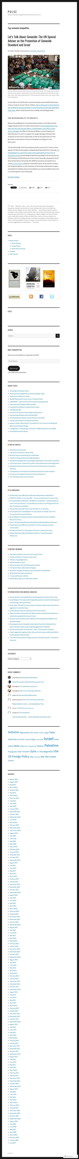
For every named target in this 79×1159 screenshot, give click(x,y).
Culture (41, 733)
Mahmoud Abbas (23, 216)
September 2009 (15, 1119)
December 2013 (15, 981)
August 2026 (14, 779)
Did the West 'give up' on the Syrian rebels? (24, 579)
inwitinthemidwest (18, 682)
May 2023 (13, 793)
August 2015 (14, 927)
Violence (37, 757)
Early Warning (50, 212)
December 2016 (15, 884)
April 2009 (13, 1132)
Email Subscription (15, 350)
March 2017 (13, 876)
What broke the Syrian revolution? (21, 573)
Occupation (32, 746)
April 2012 (13, 1035)
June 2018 (13, 838)
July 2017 (13, 865)
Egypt (47, 733)
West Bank (34, 210)
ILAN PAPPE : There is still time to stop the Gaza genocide (29, 402)
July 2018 (13, 836)
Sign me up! (14, 368)
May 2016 (13, 903)
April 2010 (13, 1100)
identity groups (31, 214)
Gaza (34, 206)
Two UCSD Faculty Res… (20, 717)
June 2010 (13, 1094)
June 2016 (13, 900)
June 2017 (13, 868)
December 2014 (15, 949)
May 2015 (13, 935)
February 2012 (14, 1040)
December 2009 (15, 1110)
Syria (33, 751)
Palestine (10, 210)
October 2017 (14, 857)
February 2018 (14, 849)
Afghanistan (25, 732)
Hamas (44, 206)
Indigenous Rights (40, 214)
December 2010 (15, 1078)
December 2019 (15, 812)
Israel (31, 208)
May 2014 (13, 968)
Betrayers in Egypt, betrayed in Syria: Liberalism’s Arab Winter (30, 570)
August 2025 (14, 782)
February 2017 (14, 879)
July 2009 (13, 1124)
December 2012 (15, 1014)
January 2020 (14, 809)
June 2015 (13, 933)
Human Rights (30, 739)
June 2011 (13, 1062)
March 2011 (13, 1070)
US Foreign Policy (18, 756)
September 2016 (15, 892)
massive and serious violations (46, 216)
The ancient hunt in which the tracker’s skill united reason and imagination (34, 463)
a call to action (17, 163)
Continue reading (13, 177)
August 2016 (14, 895)
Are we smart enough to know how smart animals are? (27, 474)
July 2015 (13, 930)
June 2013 (13, 997)
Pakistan (40, 746)
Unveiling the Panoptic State (19, 391)
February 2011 (14, 1073)
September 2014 (15, 957)
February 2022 (14, 798)
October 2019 (14, 814)
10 (42, 51)
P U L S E (12, 12)
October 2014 (14, 954)
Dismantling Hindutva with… (28, 695)
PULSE (10, 311)
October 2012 (14, 1019)
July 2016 (13, 898)
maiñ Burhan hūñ (15, 410)
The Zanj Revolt (24, 713)
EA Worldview (14, 490)
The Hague (31, 220)
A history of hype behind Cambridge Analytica (25, 458)
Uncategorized (46, 751)
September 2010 (15, 1086)
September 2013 (15, 989)
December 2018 (15, 828)
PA (55, 216)
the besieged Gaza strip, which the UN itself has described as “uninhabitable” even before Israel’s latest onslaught (33, 128)
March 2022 (13, 795)
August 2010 (14, 1089)
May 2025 (13, 785)
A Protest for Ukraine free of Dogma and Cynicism (26, 412)
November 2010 (15, 1081)
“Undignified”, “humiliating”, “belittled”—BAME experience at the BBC (33, 429)
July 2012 (13, 1027)
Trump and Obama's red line (19, 576)
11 (44, 51)
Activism (13, 732)
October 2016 (14, 890)
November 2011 (15, 1049)
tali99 (12, 206)
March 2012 (13, 1038)
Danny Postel (16, 246)
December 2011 (15, 1046)
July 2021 (13, 801)
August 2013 (14, 992)
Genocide (38, 206)
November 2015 (15, 919)
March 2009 (13, 1135)
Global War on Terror (16, 739)
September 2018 (15, 830)
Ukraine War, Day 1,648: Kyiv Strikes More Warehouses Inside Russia (31, 495)
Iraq (41, 739)
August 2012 (14, 1024)
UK (38, 752)
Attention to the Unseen (18, 450)
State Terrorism (23, 751)
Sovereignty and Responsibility (46, 218)
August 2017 (14, 863)
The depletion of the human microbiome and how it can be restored (32, 471)
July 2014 (13, 962)
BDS (28, 206)
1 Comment (35, 222)
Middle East (52, 208)
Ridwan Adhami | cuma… (20, 704)
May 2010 (13, 1097)
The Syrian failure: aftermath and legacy (23, 568)
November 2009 (15, 1113)
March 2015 (13, 941)
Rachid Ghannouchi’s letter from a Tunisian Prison (26, 399)
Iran (38, 739)
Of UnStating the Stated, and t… (41, 717)
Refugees (20, 210)
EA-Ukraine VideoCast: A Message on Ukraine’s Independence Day (31, 530)
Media (16, 745)
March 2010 (13, 1102)
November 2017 (15, 855)
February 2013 (14, 1008)
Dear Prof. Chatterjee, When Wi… (31, 691)
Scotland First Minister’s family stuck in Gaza (24, 407)
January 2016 (14, 914)
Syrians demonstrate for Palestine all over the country (28, 611)
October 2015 (14, 922)
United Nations (27, 222)
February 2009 (14, 1137)
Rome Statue (34, 218)
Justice (44, 208)
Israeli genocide (38, 208)
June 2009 (13, 1127)
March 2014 (13, 973)
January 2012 (14, 1043)
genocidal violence (19, 214)
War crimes (28, 210)
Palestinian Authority (13, 218)
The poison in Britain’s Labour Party (21, 453)
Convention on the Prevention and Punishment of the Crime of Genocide (27, 212)
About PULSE (14, 241)
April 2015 (13, 938)
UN (23, 210)
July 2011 (13, 1059)
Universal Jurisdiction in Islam (20, 396)
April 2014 (13, 970)
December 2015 (15, 917)
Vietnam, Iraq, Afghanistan (18, 560)
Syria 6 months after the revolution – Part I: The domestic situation (32, 629)
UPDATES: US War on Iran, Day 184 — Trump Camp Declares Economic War (34, 498)
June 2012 (13, 1030)
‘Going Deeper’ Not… (38, 704)
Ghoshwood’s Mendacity (29, 677)
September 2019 (15, 817)
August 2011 (14, 1057)
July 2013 (13, 995)
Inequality (17, 208)
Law (48, 208)
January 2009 (14, 1140)
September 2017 (15, 860)
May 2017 (13, 871)
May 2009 (13, 1129)
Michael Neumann (16, 549)
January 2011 (14, 1075)
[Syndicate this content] (8, 445)
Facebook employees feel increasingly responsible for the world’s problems (34, 461)
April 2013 (13, 1003)
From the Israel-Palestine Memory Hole (23, 404)
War (43, 756)
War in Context (15, 445)
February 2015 (14, 944)
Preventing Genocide (24, 218)
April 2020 (13, 806)
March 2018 (13, 847)
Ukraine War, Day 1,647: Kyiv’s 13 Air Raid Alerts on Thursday (29, 509)
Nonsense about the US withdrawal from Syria (25, 565)
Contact (12, 251)
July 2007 (13, 1143)
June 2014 (13, 965)
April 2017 (13, 873)
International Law (25, 208)
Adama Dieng (42, 210)
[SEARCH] (58, 336)
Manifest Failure (33, 216)
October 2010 (14, 1084)
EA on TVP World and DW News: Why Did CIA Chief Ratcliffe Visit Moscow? (33, 522)
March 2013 (13, 1005)
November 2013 (15, 984)
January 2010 (14, 1108)
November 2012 (15, 1016)
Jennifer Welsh (15, 216)
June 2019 (13, 820)
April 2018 (13, 844)
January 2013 (14, 1011)
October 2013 (14, 987)
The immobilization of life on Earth (21, 477)
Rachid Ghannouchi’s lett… (36, 682)
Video (32, 757)
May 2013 (13, 1000)
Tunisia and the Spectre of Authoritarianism (24, 420)
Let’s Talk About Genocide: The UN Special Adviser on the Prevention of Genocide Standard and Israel (32, 40)
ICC (26, 214)
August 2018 (14, 833)
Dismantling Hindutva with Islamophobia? (24, 415)
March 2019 (13, 822)
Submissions (14, 254)
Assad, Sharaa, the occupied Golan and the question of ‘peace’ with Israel (33, 597)
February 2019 (14, 825)
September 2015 (15, 925)
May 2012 (13, 1032)
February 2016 (14, 911)
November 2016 (15, 887)
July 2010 (13, 1092)
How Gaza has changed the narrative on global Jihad (27, 394)
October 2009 (14, 1116)
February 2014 (14, 976)
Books (36, 733)
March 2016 (13, 909)
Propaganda (12, 752)
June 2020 (13, 803)
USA (55, 751)
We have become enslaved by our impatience (24, 455)
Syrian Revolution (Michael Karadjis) (23, 592)
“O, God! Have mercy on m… (29, 686)
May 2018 (13, 841)
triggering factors (17, 222)
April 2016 (13, 906)
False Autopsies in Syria (17, 562)
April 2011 (13, 1067)
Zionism (11, 760)
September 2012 (15, 1022)
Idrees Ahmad (16, 243)
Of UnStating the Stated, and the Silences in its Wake (27, 418)
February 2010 (14, 1105)
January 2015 (14, 946)
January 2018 (14, 852)
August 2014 (14, 960)
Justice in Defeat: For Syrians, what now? (23, 557)
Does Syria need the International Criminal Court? (26, 554)
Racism (15, 210)
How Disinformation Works (19, 431)
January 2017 (14, 882)
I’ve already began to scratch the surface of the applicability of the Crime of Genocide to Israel (33, 152)
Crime (30, 206)
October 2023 (14, 790)
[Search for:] (32, 336)
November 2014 (15, 952)
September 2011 (15, 1054)
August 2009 (14, 1121)
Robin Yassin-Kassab (18, 249)
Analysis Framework (51, 210)
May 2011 (13, 1065)
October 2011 (14, 1051)
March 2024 (13, 787)
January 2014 (14, 979)
